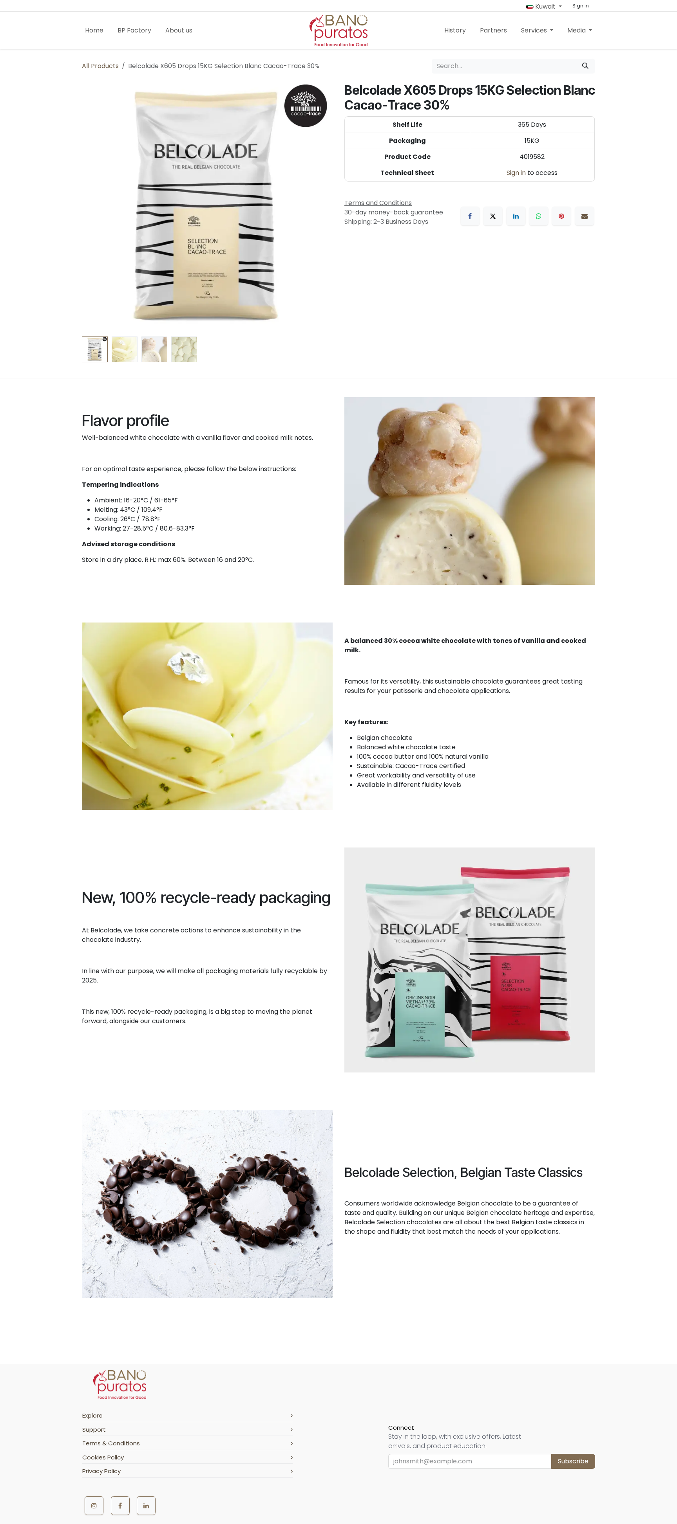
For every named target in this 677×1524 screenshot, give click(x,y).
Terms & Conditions (111, 1443)
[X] (492, 216)
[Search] (585, 66)
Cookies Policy (103, 1457)
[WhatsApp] (538, 216)
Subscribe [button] (573, 1461)
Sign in (580, 5)
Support (94, 1429)
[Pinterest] (561, 216)
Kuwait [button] (545, 6)
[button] (94, 208)
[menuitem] (94, 30)
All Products (100, 65)
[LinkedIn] (516, 216)
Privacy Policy (101, 1471)
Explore (92, 1415)
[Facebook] (470, 216)
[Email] (584, 216)
